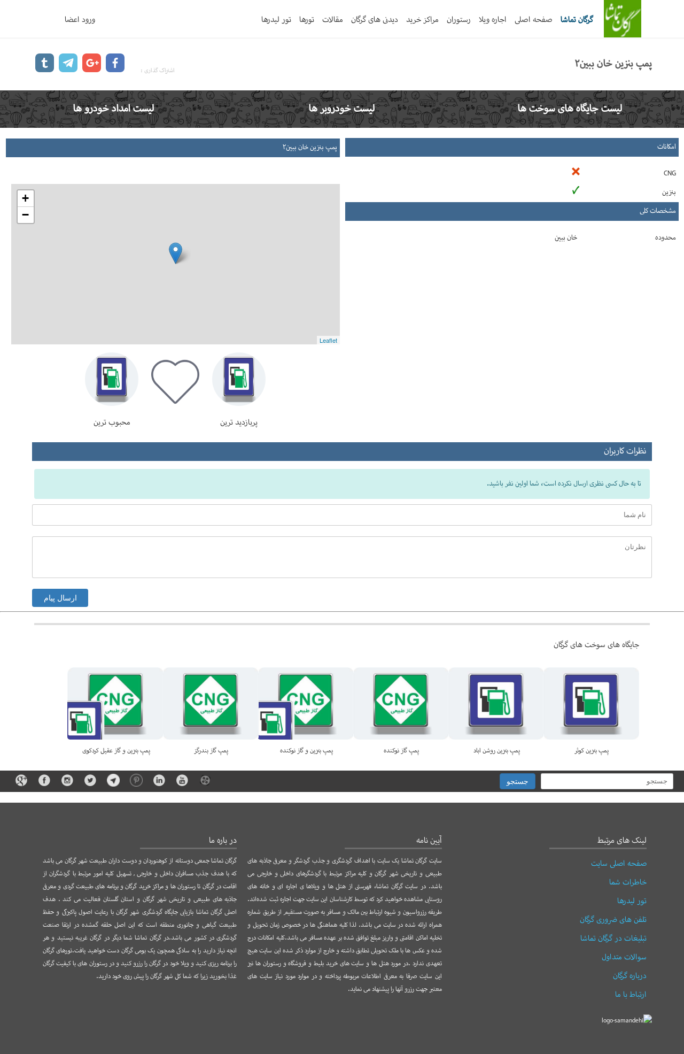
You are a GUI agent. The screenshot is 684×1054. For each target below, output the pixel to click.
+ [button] (25, 198)
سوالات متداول (624, 957)
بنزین (669, 192)
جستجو (517, 781)
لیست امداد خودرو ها (113, 109)
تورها (306, 19)
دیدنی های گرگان (374, 19)
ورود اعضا (80, 19)
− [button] (25, 214)
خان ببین (566, 238)
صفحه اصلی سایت (619, 863)
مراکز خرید (422, 19)
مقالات (332, 19)
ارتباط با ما (631, 994)
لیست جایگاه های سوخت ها (570, 109)
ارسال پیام (60, 598)
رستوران (459, 19)
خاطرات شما (628, 882)
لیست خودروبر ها (342, 109)
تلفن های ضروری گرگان (613, 919)
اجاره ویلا (493, 19)
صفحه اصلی (534, 19)
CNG (670, 174)
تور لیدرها (276, 19)
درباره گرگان (630, 976)
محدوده (665, 238)
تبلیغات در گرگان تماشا (613, 938)
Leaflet (328, 340)
